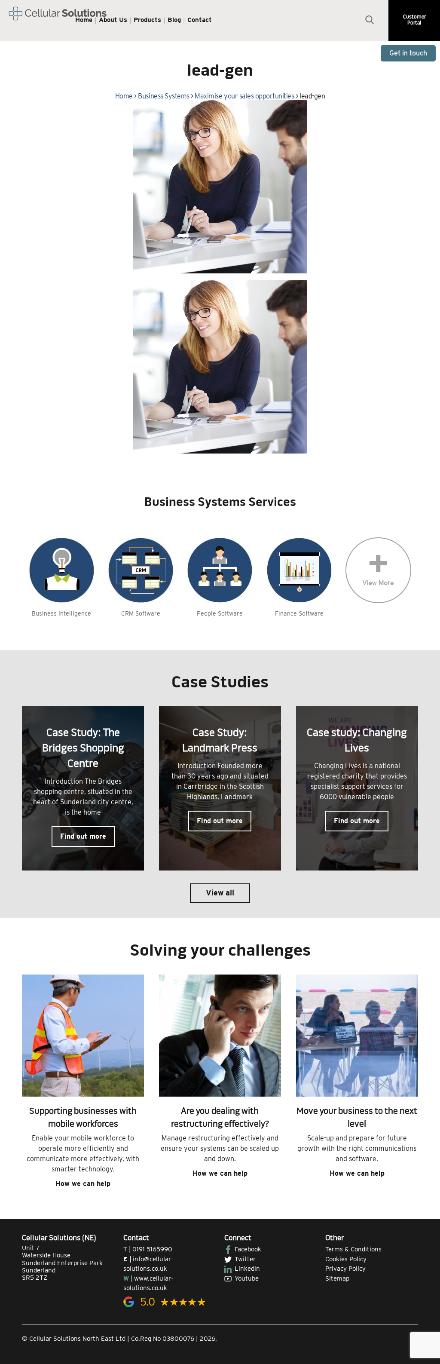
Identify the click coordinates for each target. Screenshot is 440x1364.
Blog (174, 20)
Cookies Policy (346, 1259)
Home (83, 20)
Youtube (247, 1278)
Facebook (248, 1249)
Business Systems (163, 96)
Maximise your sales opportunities (244, 96)
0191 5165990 (152, 1249)
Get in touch (408, 53)
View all (220, 892)
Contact (199, 20)
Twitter (245, 1259)
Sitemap (337, 1278)
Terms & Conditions (353, 1249)
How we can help (82, 1184)
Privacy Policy (345, 1268)
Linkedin (247, 1268)
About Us (113, 20)
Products (147, 20)
